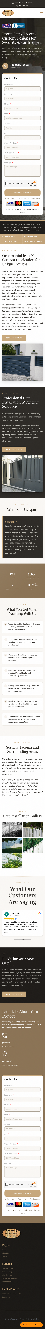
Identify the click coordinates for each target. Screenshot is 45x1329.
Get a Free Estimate (14, 338)
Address (7, 1061)
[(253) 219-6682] (17, 6)
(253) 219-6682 (24, 6)
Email (6, 114)
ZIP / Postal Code (11, 153)
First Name (8, 84)
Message (8, 163)
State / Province (10, 143)
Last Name (8, 94)
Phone (7, 104)
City (6, 133)
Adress (7, 124)
